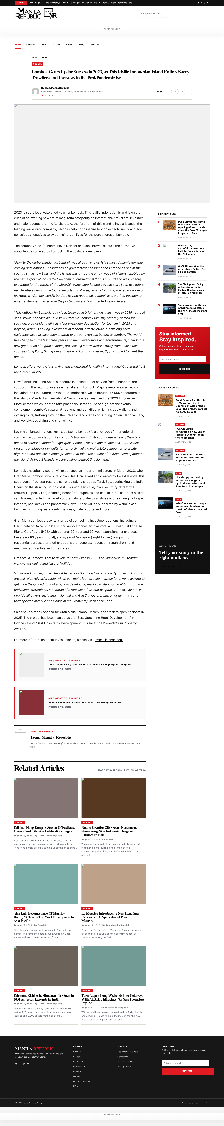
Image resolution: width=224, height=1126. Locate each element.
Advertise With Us (173, 566)
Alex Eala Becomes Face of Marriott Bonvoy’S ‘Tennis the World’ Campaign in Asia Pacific (44, 917)
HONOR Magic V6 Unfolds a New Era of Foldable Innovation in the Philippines (191, 250)
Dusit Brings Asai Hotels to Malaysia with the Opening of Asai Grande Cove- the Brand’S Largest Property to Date (80, 2)
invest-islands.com (109, 640)
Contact (96, 45)
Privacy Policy (124, 1066)
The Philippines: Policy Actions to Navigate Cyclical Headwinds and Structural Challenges (191, 288)
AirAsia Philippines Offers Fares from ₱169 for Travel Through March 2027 (84, 702)
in (183, 91)
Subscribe (184, 369)
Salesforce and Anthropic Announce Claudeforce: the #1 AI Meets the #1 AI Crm (192, 309)
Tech (44, 45)
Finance (77, 1071)
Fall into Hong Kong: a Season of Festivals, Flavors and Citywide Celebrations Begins (44, 829)
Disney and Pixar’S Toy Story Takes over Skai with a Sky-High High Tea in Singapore (90, 664)
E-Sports (77, 1056)
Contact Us (122, 1056)
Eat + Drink (78, 1061)
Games (76, 1076)
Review (69, 45)
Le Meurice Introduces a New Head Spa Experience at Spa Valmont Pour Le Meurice (110, 917)
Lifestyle (31, 45)
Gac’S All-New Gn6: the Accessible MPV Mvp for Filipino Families (191, 269)
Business (180, 396)
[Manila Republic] (36, 13)
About (82, 45)
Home (18, 44)
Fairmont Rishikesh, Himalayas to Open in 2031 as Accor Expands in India (44, 997)
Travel (56, 45)
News (178, 473)
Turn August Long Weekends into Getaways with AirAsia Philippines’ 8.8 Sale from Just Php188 (112, 999)
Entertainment (79, 1066)
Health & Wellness (81, 1081)
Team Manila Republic (57, 87)
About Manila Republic (127, 1051)
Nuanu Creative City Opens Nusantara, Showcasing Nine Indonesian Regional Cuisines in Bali (109, 831)
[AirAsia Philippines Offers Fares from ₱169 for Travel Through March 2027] (31, 702)
